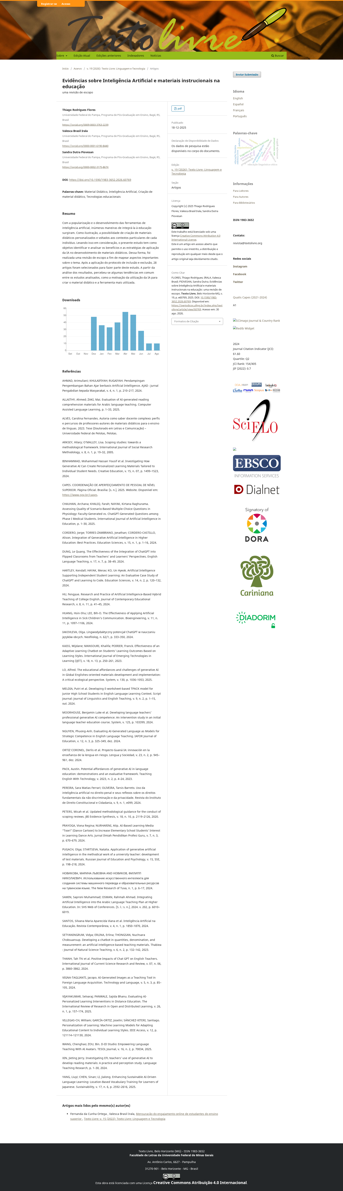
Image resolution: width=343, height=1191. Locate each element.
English (238, 98)
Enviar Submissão (247, 74)
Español (238, 104)
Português (240, 116)
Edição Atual (82, 55)
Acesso (66, 4)
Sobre (60, 55)
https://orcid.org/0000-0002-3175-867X (85, 167)
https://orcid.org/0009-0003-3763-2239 (85, 124)
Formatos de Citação (186, 321)
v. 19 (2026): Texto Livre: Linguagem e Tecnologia (116, 68)
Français (238, 110)
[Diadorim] (255, 629)
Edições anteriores (108, 55)
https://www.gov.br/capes (79, 495)
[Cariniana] (257, 599)
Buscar (279, 55)
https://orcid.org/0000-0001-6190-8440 (85, 146)
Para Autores (240, 196)
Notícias (155, 55)
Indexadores (135, 55)
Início (65, 68)
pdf (179, 108)
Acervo (78, 68)
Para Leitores (241, 191)
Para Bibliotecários (244, 202)
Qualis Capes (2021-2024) (250, 297)
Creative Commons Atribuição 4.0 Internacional (200, 1182)
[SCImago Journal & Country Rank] (256, 320)
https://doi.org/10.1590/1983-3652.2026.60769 (100, 180)
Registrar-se (49, 4)
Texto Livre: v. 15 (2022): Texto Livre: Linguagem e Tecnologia (124, 1119)
